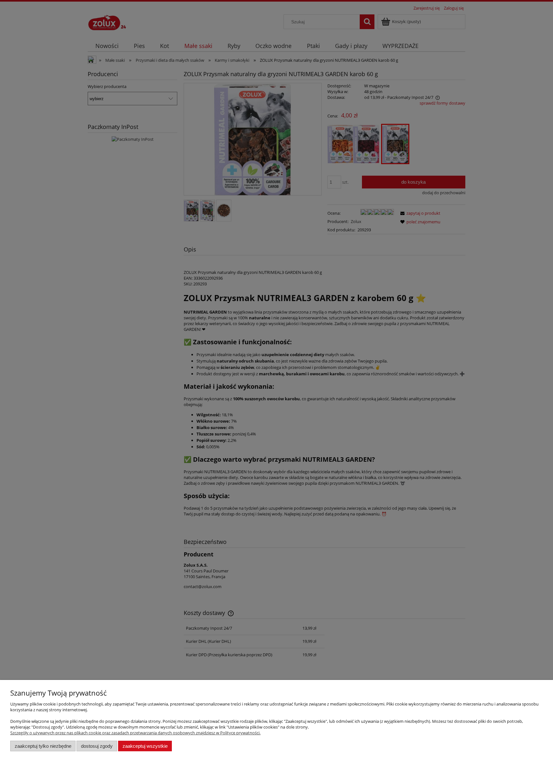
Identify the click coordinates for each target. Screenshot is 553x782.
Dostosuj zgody (97, 746)
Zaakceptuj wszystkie (145, 746)
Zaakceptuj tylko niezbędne (43, 746)
